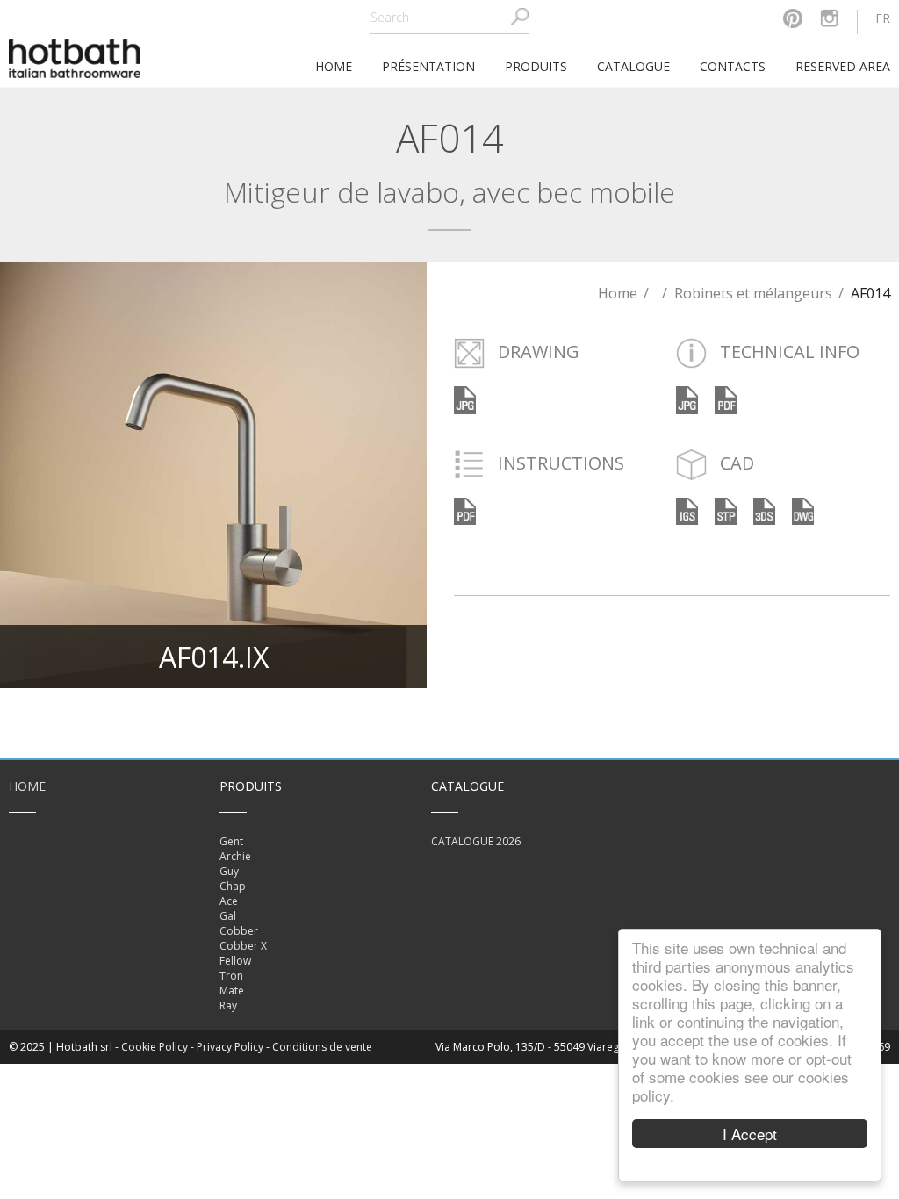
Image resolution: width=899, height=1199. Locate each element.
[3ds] (764, 509)
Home (617, 293)
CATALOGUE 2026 (476, 841)
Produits (536, 66)
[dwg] (803, 509)
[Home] (74, 56)
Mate (231, 990)
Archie (235, 856)
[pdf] (726, 399)
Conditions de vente (322, 1046)
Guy (229, 871)
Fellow (235, 960)
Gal (227, 915)
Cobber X (243, 945)
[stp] (726, 509)
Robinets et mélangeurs (753, 293)
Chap (232, 886)
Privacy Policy (230, 1046)
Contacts (733, 66)
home (333, 66)
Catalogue (633, 66)
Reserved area (842, 66)
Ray (228, 1005)
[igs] (687, 509)
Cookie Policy (154, 1046)
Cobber (238, 930)
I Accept (750, 1134)
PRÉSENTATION (428, 66)
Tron (231, 975)
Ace (228, 901)
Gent (231, 841)
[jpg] (687, 399)
